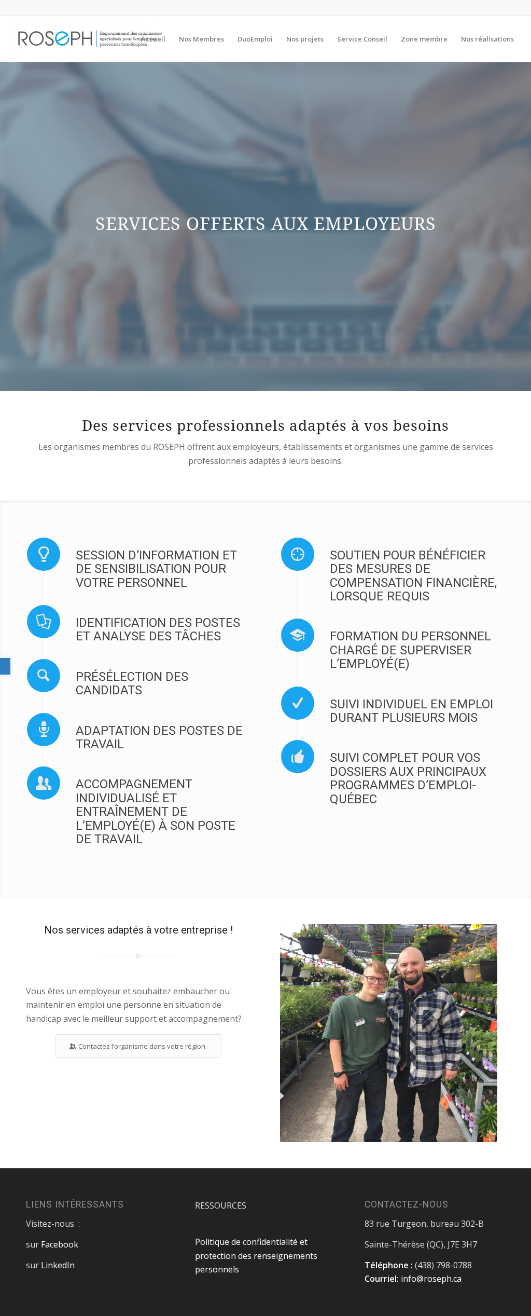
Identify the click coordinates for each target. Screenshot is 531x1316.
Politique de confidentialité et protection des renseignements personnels (256, 1255)
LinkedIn (58, 1265)
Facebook (59, 1244)
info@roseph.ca (431, 1278)
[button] (5, 666)
